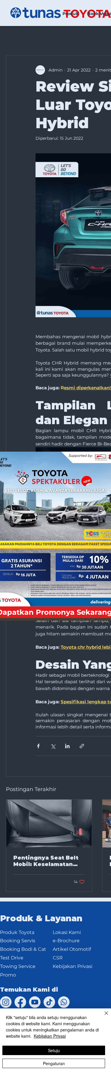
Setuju (54, 1050)
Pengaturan (54, 1063)
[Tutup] (103, 1017)
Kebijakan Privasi (50, 1036)
